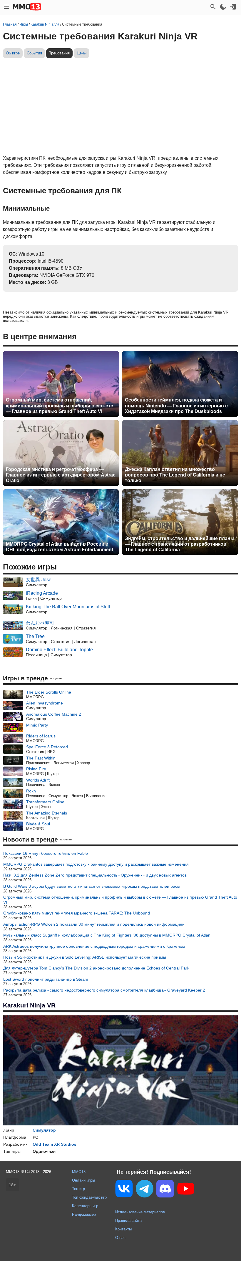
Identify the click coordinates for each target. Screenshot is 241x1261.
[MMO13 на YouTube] (186, 1190)
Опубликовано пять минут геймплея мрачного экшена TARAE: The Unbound (76, 913)
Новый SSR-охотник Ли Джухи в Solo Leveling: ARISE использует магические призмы (84, 957)
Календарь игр (85, 1206)
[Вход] (233, 7)
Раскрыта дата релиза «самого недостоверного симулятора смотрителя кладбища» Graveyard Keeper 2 (104, 990)
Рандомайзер (84, 1214)
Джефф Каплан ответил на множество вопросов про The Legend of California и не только (175, 475)
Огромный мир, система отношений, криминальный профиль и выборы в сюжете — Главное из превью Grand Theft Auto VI (59, 405)
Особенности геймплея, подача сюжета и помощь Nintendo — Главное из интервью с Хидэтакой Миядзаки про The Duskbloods (176, 405)
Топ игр (78, 1189)
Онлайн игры (83, 1180)
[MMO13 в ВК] (124, 1190)
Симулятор (44, 1130)
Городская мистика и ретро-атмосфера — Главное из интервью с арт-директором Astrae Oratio (61, 475)
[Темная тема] (223, 7)
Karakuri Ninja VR (29, 1005)
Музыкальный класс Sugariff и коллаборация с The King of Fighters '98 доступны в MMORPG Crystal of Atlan (106, 935)
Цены (81, 53)
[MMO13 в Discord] (165, 1190)
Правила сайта (128, 1220)
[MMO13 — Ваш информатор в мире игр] (27, 7)
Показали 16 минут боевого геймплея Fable (45, 853)
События (34, 53)
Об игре (13, 53)
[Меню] (6, 7)
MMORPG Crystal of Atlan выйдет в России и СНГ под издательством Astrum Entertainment (59, 547)
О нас (120, 1237)
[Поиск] (213, 7)
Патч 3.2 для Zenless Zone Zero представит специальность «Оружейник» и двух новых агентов (95, 875)
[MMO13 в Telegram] (144, 1190)
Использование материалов (140, 1212)
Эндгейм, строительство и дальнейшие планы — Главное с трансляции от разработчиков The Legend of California (180, 544)
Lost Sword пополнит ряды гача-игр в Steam (45, 979)
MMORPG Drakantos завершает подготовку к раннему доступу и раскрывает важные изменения (96, 864)
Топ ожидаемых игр (89, 1197)
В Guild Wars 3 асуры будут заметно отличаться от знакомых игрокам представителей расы (91, 886)
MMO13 (79, 1172)
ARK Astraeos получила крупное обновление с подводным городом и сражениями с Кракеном (94, 946)
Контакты (123, 1229)
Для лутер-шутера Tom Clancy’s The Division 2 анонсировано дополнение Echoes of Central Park (96, 968)
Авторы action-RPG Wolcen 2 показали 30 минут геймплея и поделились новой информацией (94, 924)
